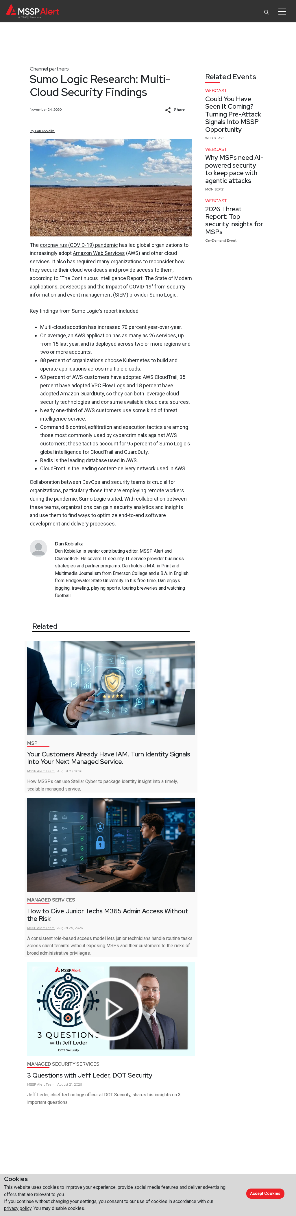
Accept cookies (265, 1193)
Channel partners (49, 68)
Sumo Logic (163, 295)
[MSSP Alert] (32, 11)
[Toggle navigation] (282, 11)
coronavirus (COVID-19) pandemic (79, 245)
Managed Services (51, 900)
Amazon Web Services (99, 253)
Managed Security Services (63, 1064)
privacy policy (18, 1208)
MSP (32, 743)
